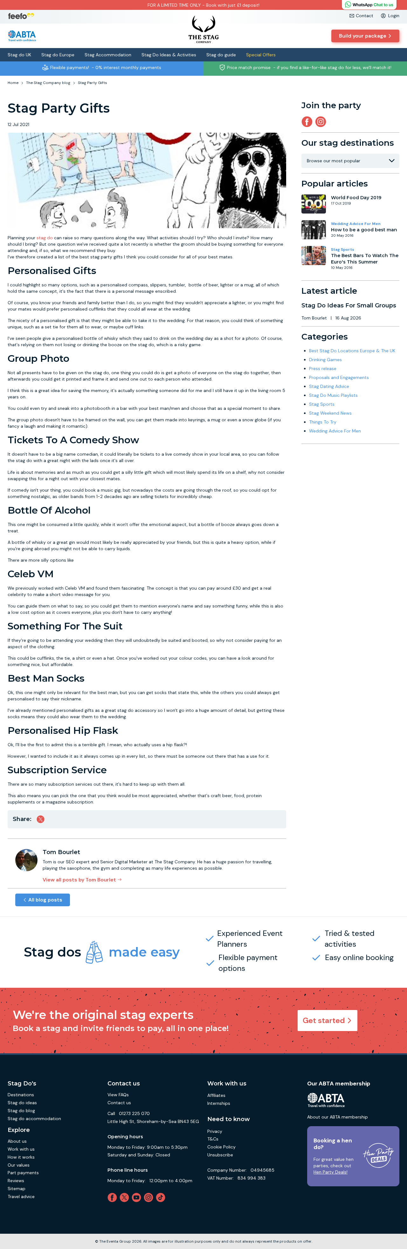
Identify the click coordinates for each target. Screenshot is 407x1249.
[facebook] (113, 1197)
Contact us (119, 1102)
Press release (322, 368)
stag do (45, 238)
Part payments (23, 1172)
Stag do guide (221, 55)
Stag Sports (342, 249)
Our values (19, 1165)
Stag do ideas (22, 1102)
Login (393, 15)
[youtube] (138, 1197)
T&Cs (212, 1139)
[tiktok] (162, 1197)
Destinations (21, 1095)
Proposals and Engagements (339, 377)
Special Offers (261, 55)
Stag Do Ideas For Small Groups (348, 305)
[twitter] (126, 1197)
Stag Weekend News (330, 413)
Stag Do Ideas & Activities (168, 55)
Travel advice (21, 1196)
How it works (21, 1157)
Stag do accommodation (34, 1118)
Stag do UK (19, 55)
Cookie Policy (221, 1147)
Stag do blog (21, 1110)
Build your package (362, 35)
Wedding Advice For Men (356, 223)
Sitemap (16, 1188)
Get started (324, 1020)
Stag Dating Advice (329, 386)
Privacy (214, 1131)
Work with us (21, 1149)
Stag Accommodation (108, 55)
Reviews (16, 1180)
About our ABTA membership (337, 1117)
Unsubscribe (220, 1155)
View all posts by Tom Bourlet (79, 879)
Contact (364, 15)
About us (17, 1141)
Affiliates (216, 1095)
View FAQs (118, 1095)
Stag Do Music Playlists (333, 395)
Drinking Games (325, 359)
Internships (218, 1103)
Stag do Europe (57, 55)
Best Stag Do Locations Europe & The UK (352, 351)
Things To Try (322, 422)
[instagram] (322, 121)
